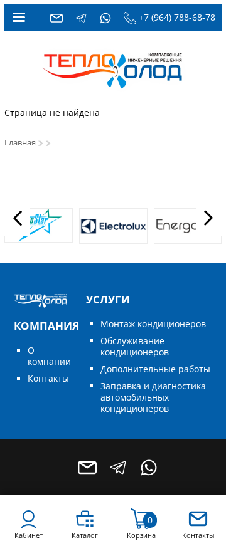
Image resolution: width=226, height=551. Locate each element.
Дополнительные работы (155, 369)
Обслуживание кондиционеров (134, 346)
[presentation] (17, 218)
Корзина (141, 535)
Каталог (85, 535)
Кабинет (28, 535)
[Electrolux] (113, 226)
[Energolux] (188, 226)
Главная (20, 142)
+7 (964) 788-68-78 (177, 17)
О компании (49, 355)
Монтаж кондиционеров (153, 324)
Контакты (48, 378)
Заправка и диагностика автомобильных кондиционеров (153, 397)
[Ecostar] (38, 225)
